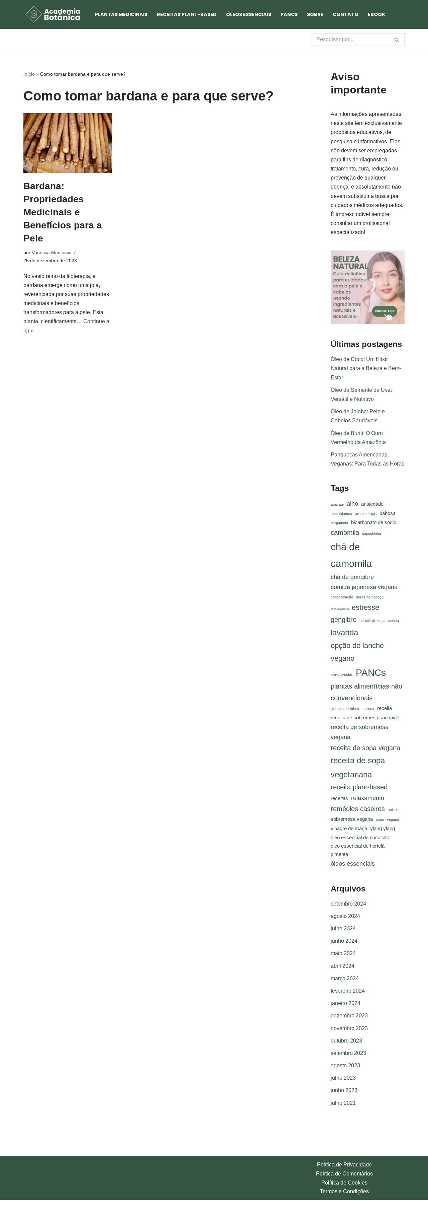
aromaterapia (366, 514)
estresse (365, 607)
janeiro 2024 (345, 1003)
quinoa (368, 709)
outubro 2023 (346, 1041)
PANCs (289, 14)
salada (393, 810)
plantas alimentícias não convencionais (366, 692)
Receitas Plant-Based (187, 14)
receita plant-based (359, 787)
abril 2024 (342, 966)
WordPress (76, 1208)
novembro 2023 (349, 1028)
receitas (339, 798)
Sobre (315, 14)
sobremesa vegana (352, 819)
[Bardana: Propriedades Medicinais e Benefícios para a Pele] (67, 143)
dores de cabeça (370, 597)
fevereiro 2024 (348, 991)
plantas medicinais (345, 709)
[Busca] (397, 39)
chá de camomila (351, 555)
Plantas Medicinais (121, 14)
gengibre (343, 619)
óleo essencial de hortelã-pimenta (358, 850)
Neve (29, 1208)
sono (380, 819)
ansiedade (372, 504)
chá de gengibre (352, 577)
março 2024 (345, 978)
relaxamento (367, 798)
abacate (337, 504)
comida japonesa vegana (364, 587)
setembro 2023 (348, 1053)
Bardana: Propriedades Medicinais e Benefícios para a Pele (62, 212)
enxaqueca (340, 608)
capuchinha (371, 533)
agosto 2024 (345, 916)
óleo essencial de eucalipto (360, 837)
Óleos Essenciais (248, 14)
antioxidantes (341, 514)
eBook (376, 14)
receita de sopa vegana (365, 747)
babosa (388, 513)
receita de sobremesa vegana (360, 732)
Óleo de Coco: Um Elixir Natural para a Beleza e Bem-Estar (366, 368)
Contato (345, 14)
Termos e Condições (344, 1191)
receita (384, 708)
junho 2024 (344, 941)
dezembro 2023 (349, 1015)
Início (29, 74)
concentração (342, 597)
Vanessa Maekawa (52, 252)
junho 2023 (344, 1090)
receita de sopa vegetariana (358, 767)
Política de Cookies (344, 1183)
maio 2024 (343, 953)
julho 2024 (343, 928)
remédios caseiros (358, 808)
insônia (393, 621)
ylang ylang (382, 828)
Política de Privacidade (344, 1164)
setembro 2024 (348, 904)
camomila (345, 532)
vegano (393, 819)
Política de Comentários (344, 1173)
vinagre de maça (349, 828)
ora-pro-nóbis (342, 674)
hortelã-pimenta (372, 621)
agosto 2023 (345, 1065)
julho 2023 (343, 1078)
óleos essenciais (353, 863)
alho (352, 503)
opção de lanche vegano (357, 651)
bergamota (339, 523)
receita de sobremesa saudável (365, 717)
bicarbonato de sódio (373, 522)
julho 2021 (343, 1103)
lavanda (344, 632)
